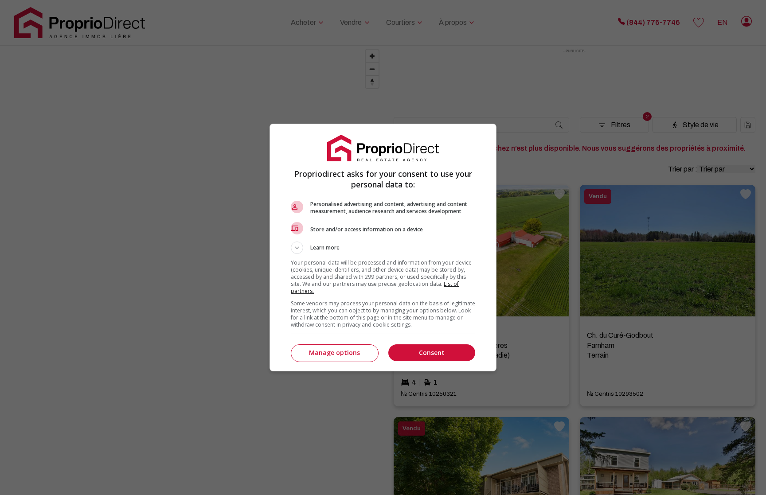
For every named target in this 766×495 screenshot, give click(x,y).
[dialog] (383, 247)
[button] (383, 248)
